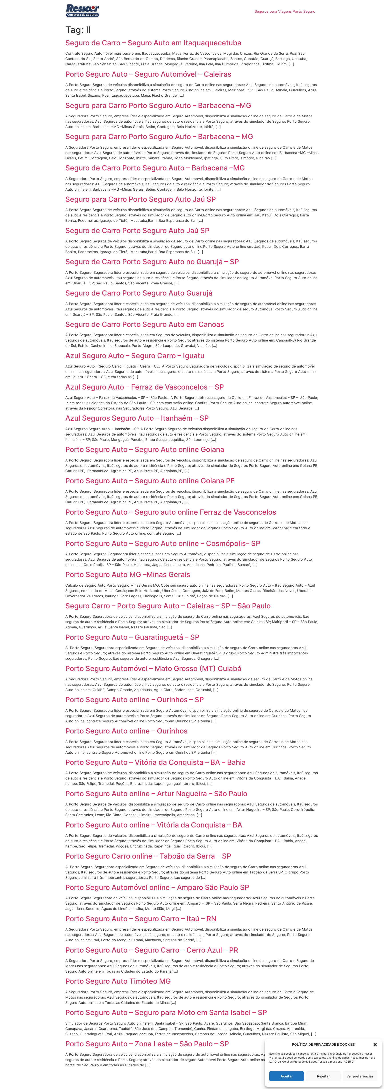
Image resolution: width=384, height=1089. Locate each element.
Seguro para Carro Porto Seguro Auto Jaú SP (140, 199)
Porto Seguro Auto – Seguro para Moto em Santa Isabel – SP (166, 1012)
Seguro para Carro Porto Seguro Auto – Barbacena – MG (159, 136)
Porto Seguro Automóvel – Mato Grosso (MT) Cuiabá (153, 668)
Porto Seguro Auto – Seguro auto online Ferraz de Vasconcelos (170, 512)
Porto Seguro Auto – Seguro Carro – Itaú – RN (140, 918)
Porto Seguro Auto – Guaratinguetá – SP (132, 637)
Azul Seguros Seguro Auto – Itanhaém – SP (137, 418)
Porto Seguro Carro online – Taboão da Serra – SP (148, 856)
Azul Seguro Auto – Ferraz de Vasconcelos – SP (144, 387)
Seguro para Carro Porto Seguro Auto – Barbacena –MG (158, 105)
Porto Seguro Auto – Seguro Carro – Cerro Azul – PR (151, 950)
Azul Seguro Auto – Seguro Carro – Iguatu (134, 355)
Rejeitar (323, 1076)
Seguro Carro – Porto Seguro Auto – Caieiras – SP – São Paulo (168, 605)
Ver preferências (360, 1076)
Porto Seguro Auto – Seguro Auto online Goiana (144, 449)
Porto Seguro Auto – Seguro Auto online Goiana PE (150, 480)
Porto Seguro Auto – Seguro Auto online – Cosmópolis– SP (162, 543)
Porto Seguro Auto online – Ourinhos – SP (134, 699)
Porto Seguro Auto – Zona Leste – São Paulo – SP (147, 1043)
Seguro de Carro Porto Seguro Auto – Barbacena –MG (155, 168)
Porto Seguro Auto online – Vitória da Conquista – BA (153, 825)
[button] (375, 1044)
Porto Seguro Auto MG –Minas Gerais (127, 574)
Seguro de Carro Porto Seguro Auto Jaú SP (137, 230)
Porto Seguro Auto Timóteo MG (118, 981)
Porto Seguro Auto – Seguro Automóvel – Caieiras (148, 74)
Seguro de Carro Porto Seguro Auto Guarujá (138, 293)
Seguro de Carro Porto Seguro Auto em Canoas (144, 324)
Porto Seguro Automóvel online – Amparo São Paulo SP (157, 887)
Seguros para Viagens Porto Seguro (285, 11)
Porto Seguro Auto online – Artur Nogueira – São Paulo (156, 793)
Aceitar (287, 1076)
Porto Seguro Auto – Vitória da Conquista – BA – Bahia (155, 762)
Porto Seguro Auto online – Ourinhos (126, 731)
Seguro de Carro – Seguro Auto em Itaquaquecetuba (153, 42)
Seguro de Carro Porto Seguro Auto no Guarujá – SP (152, 261)
